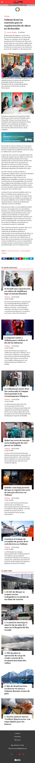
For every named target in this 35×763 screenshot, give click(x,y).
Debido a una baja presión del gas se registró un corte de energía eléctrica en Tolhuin (17, 491)
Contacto (17, 733)
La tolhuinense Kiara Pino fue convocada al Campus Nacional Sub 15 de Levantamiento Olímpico (16, 393)
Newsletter (17, 736)
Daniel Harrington (13, 251)
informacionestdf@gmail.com (17, 748)
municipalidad (25, 251)
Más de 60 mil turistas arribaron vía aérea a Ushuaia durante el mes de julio (17, 690)
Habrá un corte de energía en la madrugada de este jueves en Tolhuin (16, 443)
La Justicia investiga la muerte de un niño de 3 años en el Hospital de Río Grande (16, 626)
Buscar (18, 740)
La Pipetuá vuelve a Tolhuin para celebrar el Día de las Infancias (16, 340)
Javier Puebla (12, 32)
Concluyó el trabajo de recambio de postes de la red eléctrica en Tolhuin (16, 541)
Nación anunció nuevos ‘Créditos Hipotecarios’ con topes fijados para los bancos (17, 720)
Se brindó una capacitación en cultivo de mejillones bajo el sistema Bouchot (17, 291)
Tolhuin (7, 16)
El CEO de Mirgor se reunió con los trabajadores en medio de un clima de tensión (16, 596)
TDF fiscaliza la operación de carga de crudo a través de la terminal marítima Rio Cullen (15, 658)
